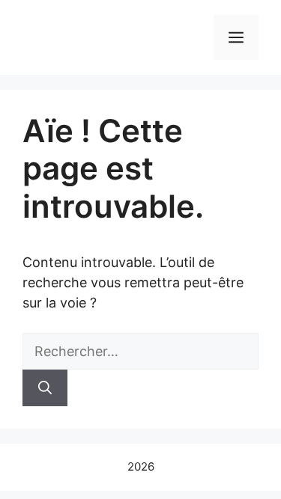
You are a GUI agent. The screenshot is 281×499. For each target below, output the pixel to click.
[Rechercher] (44, 388)
